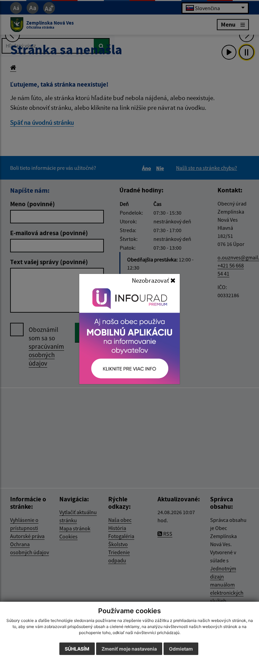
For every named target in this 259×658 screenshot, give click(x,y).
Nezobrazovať (151, 280)
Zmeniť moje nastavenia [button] (129, 649)
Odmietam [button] (181, 649)
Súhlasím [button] (77, 649)
